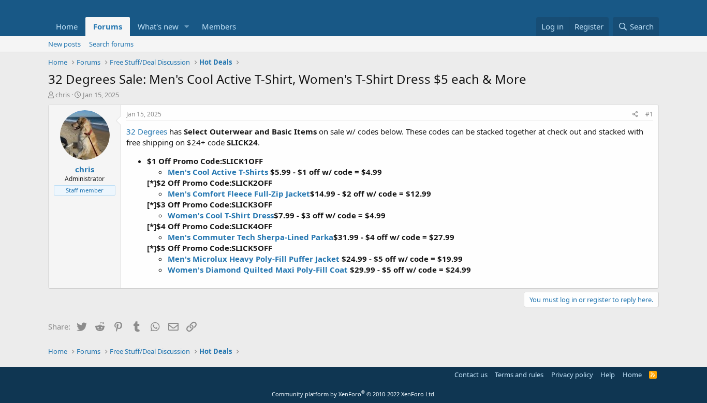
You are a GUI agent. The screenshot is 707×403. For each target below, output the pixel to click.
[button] (187, 26)
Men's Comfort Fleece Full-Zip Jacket (239, 193)
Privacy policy (572, 374)
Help (607, 374)
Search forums (111, 44)
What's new (158, 26)
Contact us (471, 374)
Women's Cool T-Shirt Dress (221, 215)
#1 (649, 114)
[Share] (635, 115)
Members (219, 26)
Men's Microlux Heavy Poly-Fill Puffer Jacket (254, 258)
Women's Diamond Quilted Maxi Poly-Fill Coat (258, 269)
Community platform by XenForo (354, 394)
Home (67, 26)
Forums (107, 26)
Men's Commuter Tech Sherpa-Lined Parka (250, 237)
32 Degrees (146, 131)
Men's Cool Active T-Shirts (218, 172)
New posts (64, 44)
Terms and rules (519, 374)
